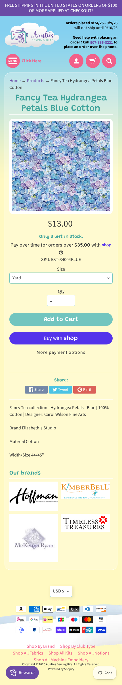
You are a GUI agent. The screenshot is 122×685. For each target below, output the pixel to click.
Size (61, 269)
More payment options (61, 352)
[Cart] (93, 61)
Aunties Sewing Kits (59, 664)
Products (35, 81)
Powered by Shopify (61, 669)
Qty (61, 291)
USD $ (58, 591)
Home (15, 81)
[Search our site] (109, 61)
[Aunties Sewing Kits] (33, 35)
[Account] (76, 61)
